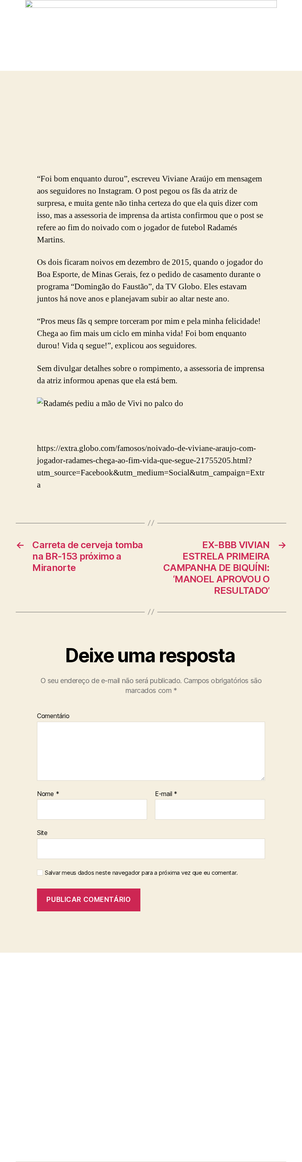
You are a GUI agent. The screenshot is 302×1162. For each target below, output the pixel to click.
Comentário (53, 716)
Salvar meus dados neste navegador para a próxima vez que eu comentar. (141, 872)
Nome (48, 794)
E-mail (166, 794)
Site (42, 833)
